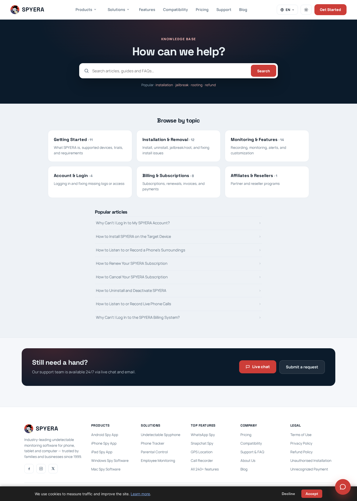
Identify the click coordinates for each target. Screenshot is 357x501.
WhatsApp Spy (203, 434)
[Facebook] (29, 468)
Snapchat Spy (202, 443)
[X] (53, 468)
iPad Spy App (101, 452)
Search (263, 70)
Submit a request (302, 367)
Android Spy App (104, 434)
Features (147, 9)
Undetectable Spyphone (160, 434)
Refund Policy (301, 452)
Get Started (330, 9)
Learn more (140, 494)
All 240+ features (205, 469)
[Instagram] (41, 468)
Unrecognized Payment (309, 469)
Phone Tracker (152, 443)
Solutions (116, 9)
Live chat (261, 366)
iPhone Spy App (104, 443)
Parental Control (154, 452)
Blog (243, 9)
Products (84, 9)
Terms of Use (301, 434)
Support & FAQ (252, 452)
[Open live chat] (343, 487)
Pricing (202, 9)
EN (288, 9)
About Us (247, 460)
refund (210, 84)
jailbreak (181, 84)
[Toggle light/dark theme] (306, 10)
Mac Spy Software (105, 469)
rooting (197, 84)
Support (223, 9)
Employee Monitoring (158, 460)
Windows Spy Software (110, 460)
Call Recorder (202, 460)
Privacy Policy (301, 443)
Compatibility (175, 9)
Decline (288, 494)
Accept (312, 494)
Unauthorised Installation (310, 460)
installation (164, 84)
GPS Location (201, 452)
